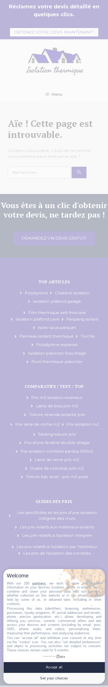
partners (39, 583)
